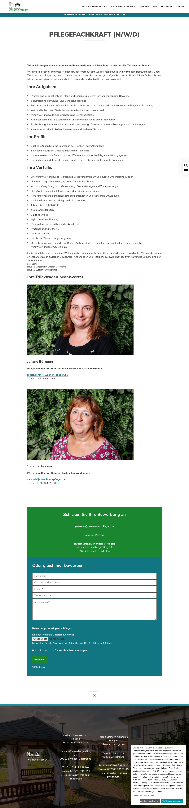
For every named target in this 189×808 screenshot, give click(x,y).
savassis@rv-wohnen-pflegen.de (46, 479)
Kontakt (180, 6)
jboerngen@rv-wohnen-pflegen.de (47, 374)
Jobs (91, 14)
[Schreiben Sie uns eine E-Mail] (186, 170)
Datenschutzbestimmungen (71, 650)
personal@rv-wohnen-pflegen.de (94, 526)
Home (82, 14)
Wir (154, 6)
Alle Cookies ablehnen (149, 801)
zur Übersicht (94, 692)
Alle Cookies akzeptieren (172, 801)
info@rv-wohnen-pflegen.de (117, 774)
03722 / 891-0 (80, 767)
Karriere (143, 6)
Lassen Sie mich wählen (143, 795)
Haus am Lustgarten (123, 6)
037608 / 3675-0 (118, 765)
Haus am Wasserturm (94, 6)
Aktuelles (166, 6)
